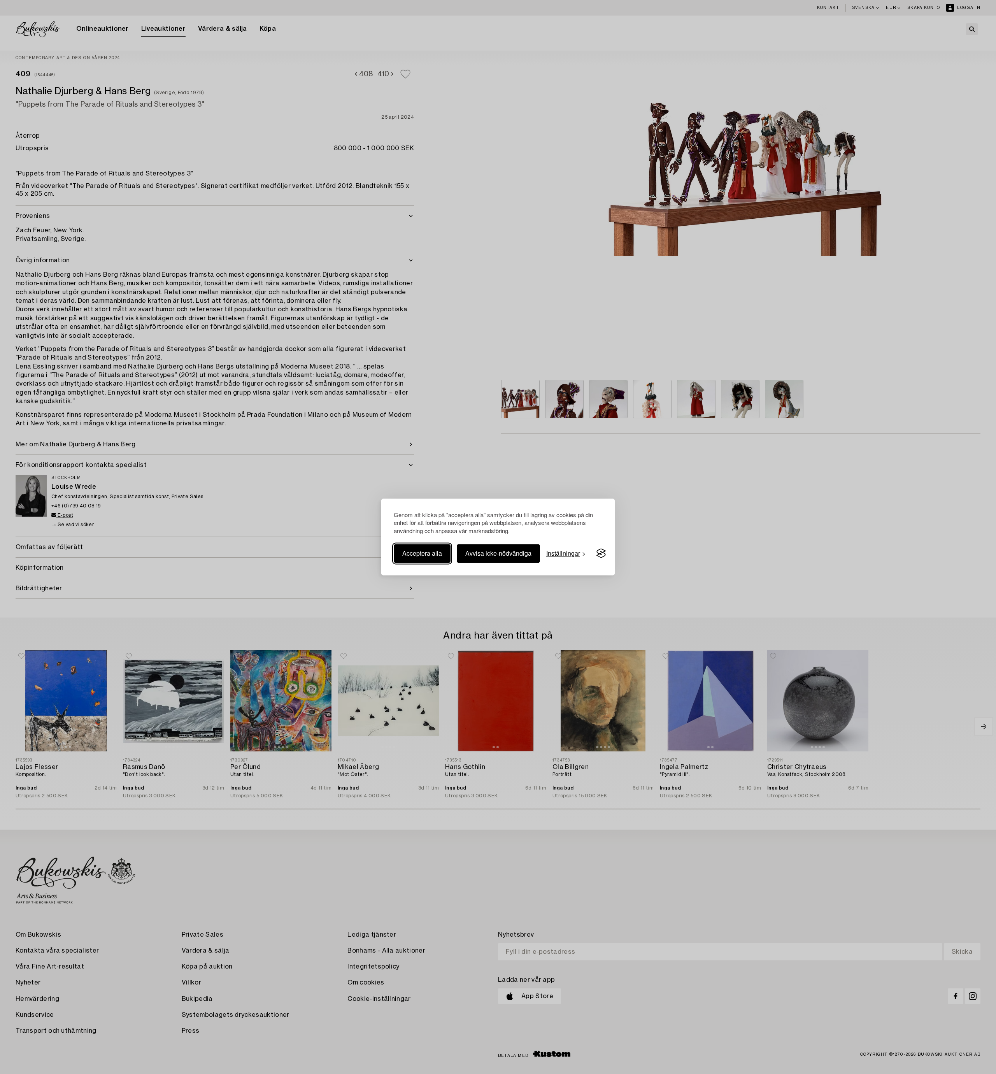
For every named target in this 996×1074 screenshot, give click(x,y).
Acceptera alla (422, 553)
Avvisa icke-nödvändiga (498, 553)
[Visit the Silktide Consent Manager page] (601, 553)
